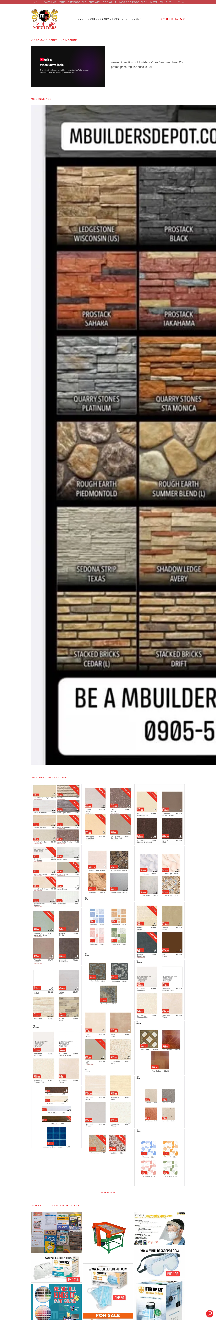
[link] (44, 19)
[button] (137, 19)
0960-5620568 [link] (175, 19)
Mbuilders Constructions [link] (108, 19)
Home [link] (80, 19)
